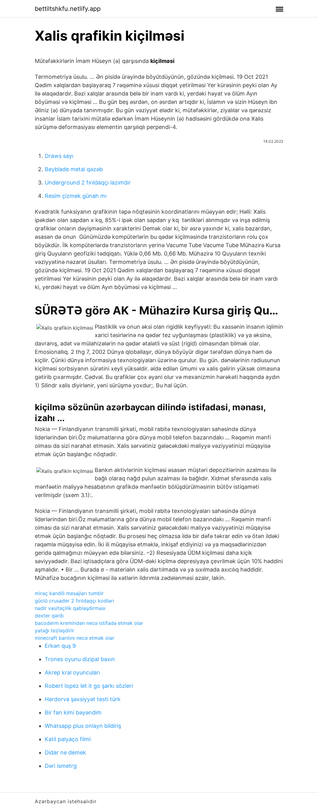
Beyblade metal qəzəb (74, 169)
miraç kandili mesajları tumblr (69, 593)
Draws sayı (59, 156)
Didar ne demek (65, 752)
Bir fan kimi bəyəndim (73, 712)
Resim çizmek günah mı (76, 196)
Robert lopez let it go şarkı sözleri (89, 686)
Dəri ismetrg (61, 766)
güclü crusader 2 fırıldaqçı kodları (74, 601)
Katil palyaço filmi (68, 739)
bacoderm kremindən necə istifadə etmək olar (89, 623)
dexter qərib (49, 615)
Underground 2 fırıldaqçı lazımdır (88, 182)
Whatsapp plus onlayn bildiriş (83, 726)
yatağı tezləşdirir (54, 630)
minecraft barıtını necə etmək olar (74, 638)
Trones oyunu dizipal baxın (80, 659)
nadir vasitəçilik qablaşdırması (70, 608)
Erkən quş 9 (60, 646)
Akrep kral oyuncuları (72, 672)
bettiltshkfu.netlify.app (68, 9)
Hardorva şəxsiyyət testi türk (82, 699)
